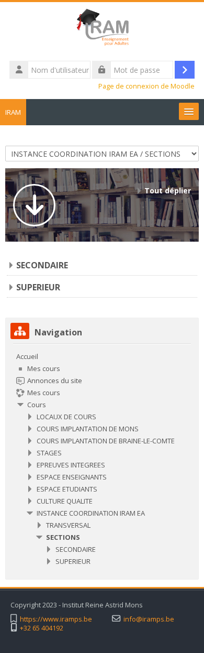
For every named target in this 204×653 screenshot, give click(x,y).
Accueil (27, 356)
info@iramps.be (148, 619)
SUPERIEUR (38, 287)
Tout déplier (167, 190)
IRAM (13, 112)
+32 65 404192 (41, 628)
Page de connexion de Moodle (146, 86)
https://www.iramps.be (56, 619)
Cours (36, 404)
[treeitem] (102, 459)
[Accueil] (102, 30)
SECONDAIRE (42, 265)
